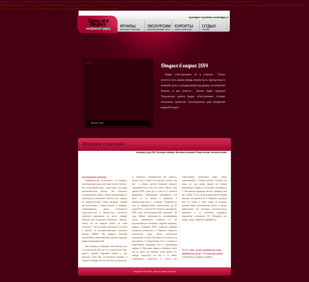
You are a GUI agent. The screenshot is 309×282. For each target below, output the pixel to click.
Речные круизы (203, 152)
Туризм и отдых (98, 21)
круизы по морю (219, 152)
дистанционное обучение (94, 177)
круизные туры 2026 (146, 152)
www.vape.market (214, 253)
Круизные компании (185, 152)
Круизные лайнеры (166, 152)
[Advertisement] (154, 47)
